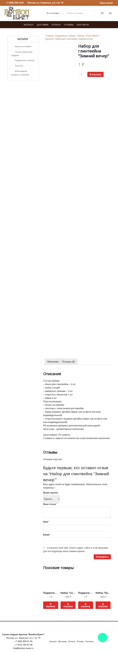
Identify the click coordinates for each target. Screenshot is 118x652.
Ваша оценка (50, 492)
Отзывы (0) (68, 361)
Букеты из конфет (23, 46)
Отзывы (69, 24)
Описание (53, 361)
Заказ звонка (106, 2)
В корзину (95, 74)
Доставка (42, 24)
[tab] (53, 362)
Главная (49, 35)
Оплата (56, 24)
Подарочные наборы (25, 60)
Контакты (83, 24)
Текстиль (19, 65)
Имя (46, 521)
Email (47, 534)
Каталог (29, 24)
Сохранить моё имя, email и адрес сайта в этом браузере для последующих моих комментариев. (75, 549)
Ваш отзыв (50, 504)
